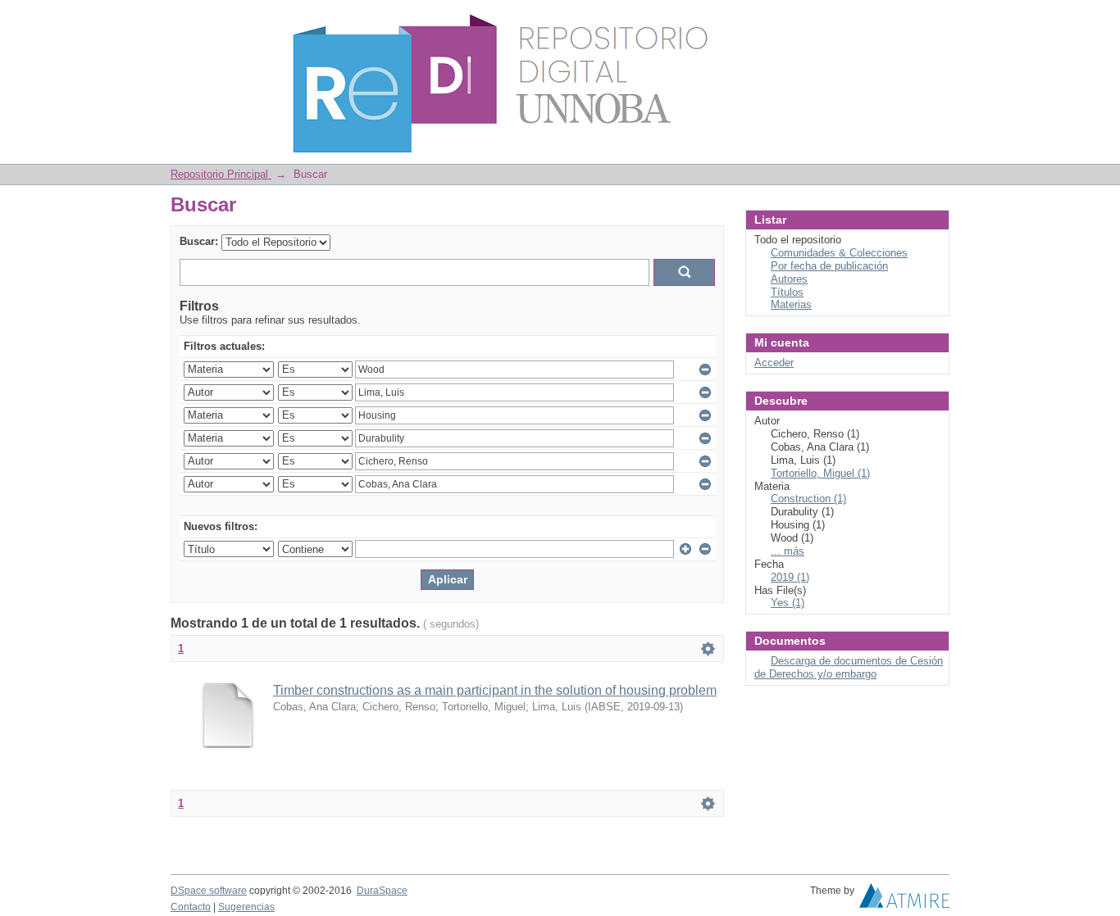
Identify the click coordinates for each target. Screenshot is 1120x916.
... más (787, 551)
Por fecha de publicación (829, 266)
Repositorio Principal (221, 174)
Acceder (774, 362)
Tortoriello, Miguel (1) (820, 473)
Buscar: (199, 241)
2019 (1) (790, 577)
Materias (791, 304)
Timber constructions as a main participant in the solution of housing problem (495, 690)
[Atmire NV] (904, 899)
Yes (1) (787, 602)
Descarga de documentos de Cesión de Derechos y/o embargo (848, 667)
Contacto (191, 907)
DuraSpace (382, 890)
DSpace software (209, 890)
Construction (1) (808, 498)
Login (936, 20)
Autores (789, 279)
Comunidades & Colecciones (839, 253)
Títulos (787, 292)
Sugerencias (246, 907)
